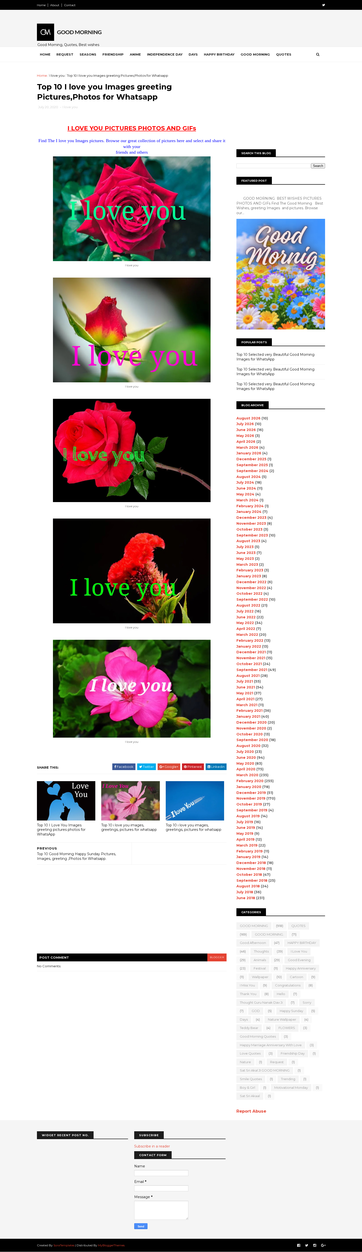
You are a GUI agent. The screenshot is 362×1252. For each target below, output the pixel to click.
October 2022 (249, 593)
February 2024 (250, 506)
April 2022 (245, 628)
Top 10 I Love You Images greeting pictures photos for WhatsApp (61, 829)
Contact (70, 5)
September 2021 (251, 670)
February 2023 (249, 570)
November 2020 (251, 728)
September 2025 (252, 465)
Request (64, 54)
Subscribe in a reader (152, 1146)
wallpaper (260, 977)
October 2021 (249, 664)
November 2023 (251, 523)
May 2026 (245, 435)
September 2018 (251, 880)
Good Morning (255, 54)
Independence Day (164, 54)
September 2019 (251, 810)
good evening (299, 960)
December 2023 (251, 517)
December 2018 (251, 863)
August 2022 (248, 605)
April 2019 (245, 839)
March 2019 (247, 845)
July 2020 (245, 751)
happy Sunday (291, 1011)
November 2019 (250, 798)
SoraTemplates (63, 1245)
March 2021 (246, 705)
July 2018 (244, 892)
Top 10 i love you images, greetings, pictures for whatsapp (129, 827)
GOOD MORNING (254, 926)
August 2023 (248, 541)
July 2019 (244, 822)
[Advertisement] (126, 122)
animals (260, 960)
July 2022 (245, 611)
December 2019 (251, 792)
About (54, 5)
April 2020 (245, 769)
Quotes (283, 54)
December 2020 (251, 722)
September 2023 (252, 535)
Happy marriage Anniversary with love (271, 1045)
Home (41, 5)
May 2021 (244, 693)
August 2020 (248, 746)
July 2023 (245, 547)
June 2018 (245, 898)
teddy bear (249, 1028)
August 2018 (248, 886)
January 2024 (249, 511)
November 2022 (251, 588)
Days (193, 54)
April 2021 (245, 699)
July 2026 (245, 424)
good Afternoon (253, 943)
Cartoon (296, 977)
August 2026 (248, 418)
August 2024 (248, 477)
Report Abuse (251, 1111)
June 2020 (246, 757)
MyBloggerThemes (111, 1245)
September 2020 (252, 740)
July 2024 (245, 482)
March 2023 (247, 564)
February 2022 (249, 640)
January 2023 (248, 576)
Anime (135, 54)
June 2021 (245, 687)
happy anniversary (301, 968)
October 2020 (249, 734)
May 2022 (245, 623)
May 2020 (245, 763)
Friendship (113, 54)
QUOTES (298, 926)
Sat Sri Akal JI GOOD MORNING (265, 1070)
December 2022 (251, 582)
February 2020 (249, 781)
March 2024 (247, 500)
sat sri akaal (250, 1096)
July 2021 (244, 681)
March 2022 (247, 634)
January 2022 (248, 646)
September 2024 (252, 471)
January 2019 (248, 857)
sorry (307, 1002)
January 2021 (248, 716)
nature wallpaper (282, 1019)
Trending (288, 1079)
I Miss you (247, 985)
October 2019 (249, 804)
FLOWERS (287, 1028)
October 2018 (249, 874)
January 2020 (248, 787)
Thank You (248, 994)
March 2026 (247, 447)
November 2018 (250, 868)
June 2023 (246, 553)
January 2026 (248, 453)
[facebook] (298, 1245)
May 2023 (245, 558)
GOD (256, 1011)
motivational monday (291, 1087)
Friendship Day (293, 1053)
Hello (281, 994)
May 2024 (245, 494)
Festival (260, 968)
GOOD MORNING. (269, 934)
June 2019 (245, 827)
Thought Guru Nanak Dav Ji (261, 1002)
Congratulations (287, 985)
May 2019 (244, 833)
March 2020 (247, 775)
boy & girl (247, 1087)
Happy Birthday (219, 54)
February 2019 (249, 851)
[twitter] (323, 5)
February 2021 (249, 710)
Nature (245, 1062)
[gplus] (323, 1245)
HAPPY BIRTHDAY (302, 943)
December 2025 (251, 459)
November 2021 (250, 658)
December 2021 (251, 652)
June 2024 (246, 488)
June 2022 (246, 617)
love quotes (250, 1053)
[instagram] (314, 1245)
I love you (57, 75)
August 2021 (248, 675)
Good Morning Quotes (258, 1036)
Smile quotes (251, 1079)
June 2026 (246, 430)
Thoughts (261, 951)
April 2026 (245, 441)
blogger (217, 957)
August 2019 (248, 816)
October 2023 (249, 529)
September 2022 (252, 599)
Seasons (88, 54)
